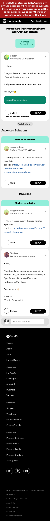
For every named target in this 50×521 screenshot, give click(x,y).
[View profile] (6, 56)
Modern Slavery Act (12, 507)
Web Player (11, 413)
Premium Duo (12, 443)
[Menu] (45, 21)
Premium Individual (15, 437)
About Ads (23, 499)
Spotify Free (12, 460)
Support (10, 408)
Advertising (11, 384)
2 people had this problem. (16, 116)
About (9, 348)
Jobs (8, 354)
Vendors (10, 395)
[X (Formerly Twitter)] (18, 471)
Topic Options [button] (24, 124)
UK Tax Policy (10, 511)
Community (14, 21)
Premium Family (13, 449)
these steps (10, 14)
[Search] (33, 21)
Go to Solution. (20, 99)
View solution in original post (17, 171)
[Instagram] (9, 471)
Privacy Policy (10, 494)
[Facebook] (26, 471)
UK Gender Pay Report (14, 516)
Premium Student (14, 454)
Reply (38, 113)
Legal (8, 490)
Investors (10, 389)
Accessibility (10, 503)
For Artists (11, 372)
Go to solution (26, 44)
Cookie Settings (12, 499)
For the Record (13, 359)
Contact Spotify (13, 425)
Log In (39, 21)
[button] (45, 57)
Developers (11, 378)
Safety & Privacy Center (20, 490)
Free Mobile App (14, 419)
